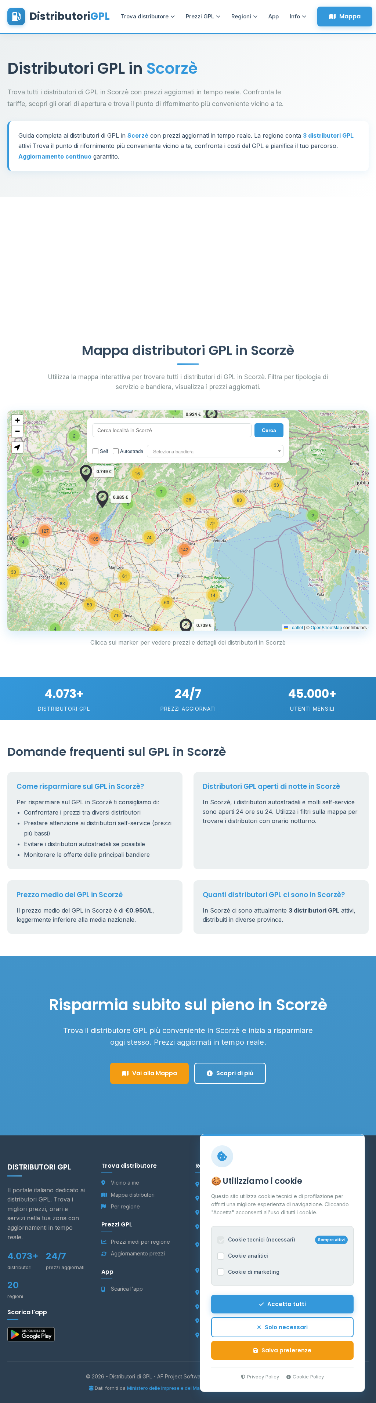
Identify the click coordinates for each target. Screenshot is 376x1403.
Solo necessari (286, 1327)
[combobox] (215, 451)
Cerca (269, 430)
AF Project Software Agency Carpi (199, 1376)
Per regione (125, 1206)
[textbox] (215, 451)
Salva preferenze (286, 1350)
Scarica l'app (127, 1289)
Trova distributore (145, 16)
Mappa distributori (133, 1195)
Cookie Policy (308, 1377)
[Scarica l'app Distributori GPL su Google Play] (31, 1335)
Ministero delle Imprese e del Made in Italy (174, 1388)
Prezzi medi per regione (140, 1242)
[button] (313, 515)
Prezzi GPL (200, 16)
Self (104, 450)
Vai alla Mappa (154, 1073)
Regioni (241, 16)
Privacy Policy (263, 1377)
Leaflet (295, 627)
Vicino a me (125, 1182)
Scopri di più (234, 1073)
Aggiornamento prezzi (138, 1253)
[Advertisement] (188, 248)
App (273, 16)
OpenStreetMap (326, 627)
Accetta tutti (286, 1304)
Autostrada (131, 450)
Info (295, 16)
